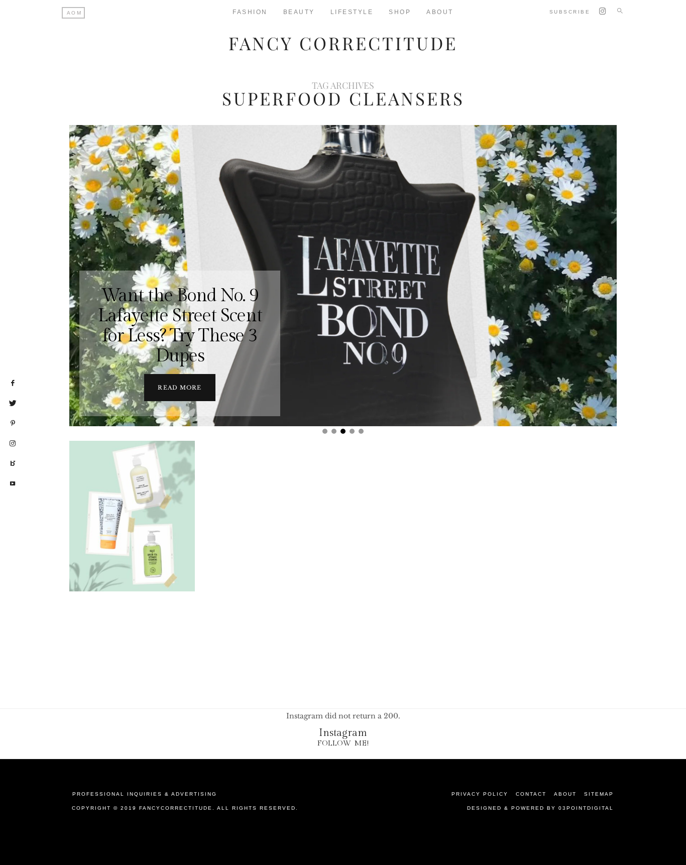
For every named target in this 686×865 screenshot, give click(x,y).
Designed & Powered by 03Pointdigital (540, 808)
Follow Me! (343, 743)
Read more (179, 387)
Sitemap (599, 794)
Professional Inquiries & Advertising (144, 794)
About (439, 12)
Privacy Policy (479, 794)
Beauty (299, 12)
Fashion (250, 12)
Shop (400, 12)
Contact (531, 794)
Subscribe (570, 12)
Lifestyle (352, 12)
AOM (74, 13)
